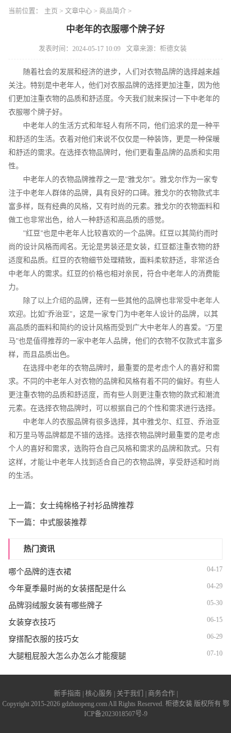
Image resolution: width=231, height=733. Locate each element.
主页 (51, 11)
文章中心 (78, 11)
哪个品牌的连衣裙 (39, 572)
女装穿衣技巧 (32, 622)
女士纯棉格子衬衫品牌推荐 (87, 505)
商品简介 (112, 11)
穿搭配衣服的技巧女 (43, 639)
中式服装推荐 (63, 522)
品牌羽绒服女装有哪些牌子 (55, 605)
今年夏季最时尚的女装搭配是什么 (67, 588)
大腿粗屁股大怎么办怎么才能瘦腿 (67, 656)
